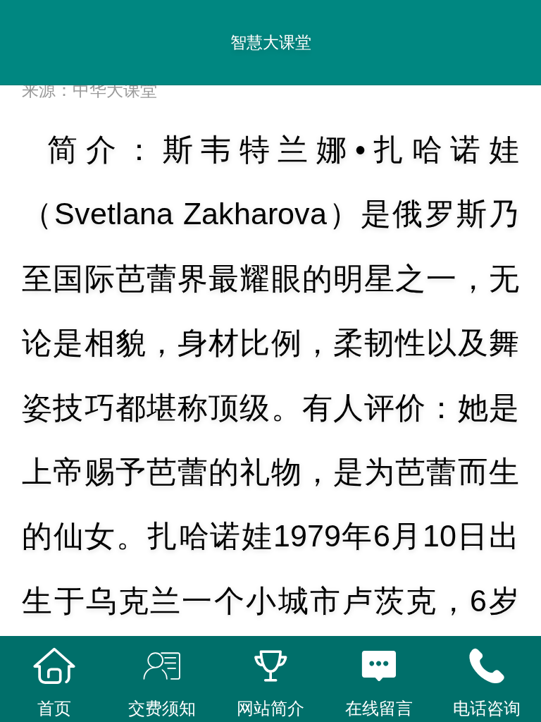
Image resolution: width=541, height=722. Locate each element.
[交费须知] (162, 666)
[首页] (54, 666)
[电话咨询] (487, 666)
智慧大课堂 (270, 42)
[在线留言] (379, 666)
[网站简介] (270, 666)
